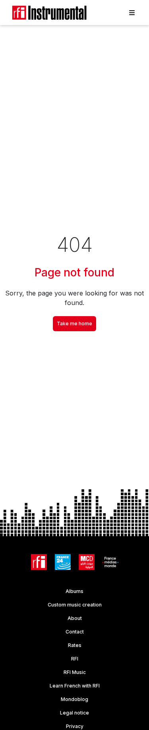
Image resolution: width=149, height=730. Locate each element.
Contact (75, 632)
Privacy (74, 726)
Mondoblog (74, 699)
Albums (74, 591)
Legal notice (74, 713)
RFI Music (75, 672)
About (75, 618)
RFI (74, 659)
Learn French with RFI (75, 686)
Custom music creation (75, 605)
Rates (74, 645)
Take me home (74, 323)
